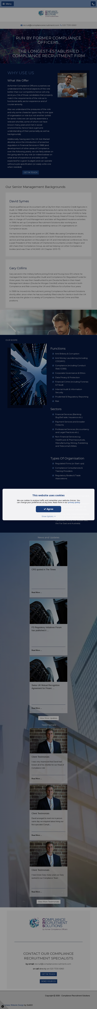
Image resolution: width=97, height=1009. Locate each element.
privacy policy (74, 502)
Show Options (48, 516)
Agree (49, 508)
